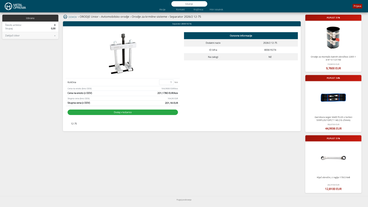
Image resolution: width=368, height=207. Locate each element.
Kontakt (180, 9)
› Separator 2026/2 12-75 (184, 17)
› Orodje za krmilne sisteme (148, 17)
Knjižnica (198, 9)
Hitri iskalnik (216, 9)
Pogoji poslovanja (184, 200)
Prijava (357, 6)
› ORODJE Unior (88, 17)
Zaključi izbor (30, 35)
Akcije (162, 9)
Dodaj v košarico (123, 112)
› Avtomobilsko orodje (114, 17)
